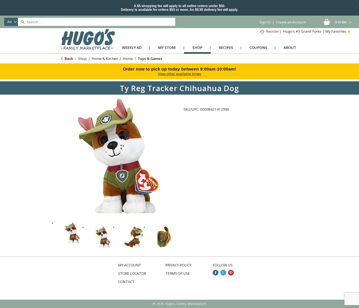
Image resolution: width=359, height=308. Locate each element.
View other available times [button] (179, 73)
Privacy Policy (178, 265)
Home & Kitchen (105, 58)
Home (128, 58)
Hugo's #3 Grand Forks (302, 31)
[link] (215, 273)
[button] (72, 232)
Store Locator (132, 273)
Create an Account (291, 22)
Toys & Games (150, 58)
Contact (126, 282)
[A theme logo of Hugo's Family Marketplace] (88, 43)
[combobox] (11, 22)
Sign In (264, 22)
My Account (129, 265)
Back (68, 58)
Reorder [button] (272, 31)
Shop (82, 58)
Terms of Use (177, 273)
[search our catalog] (22, 22)
